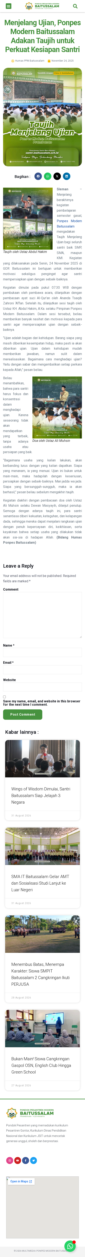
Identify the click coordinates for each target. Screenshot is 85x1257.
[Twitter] (33, 1160)
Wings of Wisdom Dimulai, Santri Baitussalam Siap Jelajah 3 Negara (40, 795)
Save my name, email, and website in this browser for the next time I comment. (41, 703)
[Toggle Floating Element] (70, 1246)
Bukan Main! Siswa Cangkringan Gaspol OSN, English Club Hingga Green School (41, 1065)
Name (8, 645)
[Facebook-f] (25, 1160)
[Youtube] (17, 1160)
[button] (8, 6)
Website (9, 680)
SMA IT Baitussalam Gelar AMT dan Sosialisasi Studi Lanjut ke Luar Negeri (40, 883)
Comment (10, 589)
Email (8, 662)
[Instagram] (9, 1160)
